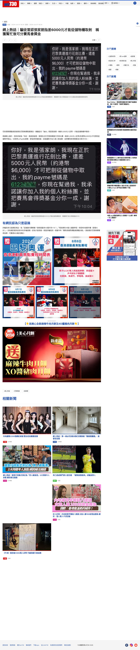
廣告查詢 (5, 645)
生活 (5, 481)
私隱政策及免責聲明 (56, 645)
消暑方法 (126, 65)
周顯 (117, 69)
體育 (54, 481)
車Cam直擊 (123, 56)
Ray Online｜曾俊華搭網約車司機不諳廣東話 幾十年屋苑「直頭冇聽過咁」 (122, 103)
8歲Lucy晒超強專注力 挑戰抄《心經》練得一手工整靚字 (122, 217)
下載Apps (36, 645)
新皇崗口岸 (112, 61)
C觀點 (110, 65)
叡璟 (118, 65)
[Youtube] (135, 645)
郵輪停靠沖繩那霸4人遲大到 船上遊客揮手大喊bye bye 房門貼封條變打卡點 (121, 187)
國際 (109, 190)
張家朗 (26, 391)
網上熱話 (7, 391)
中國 (5, 442)
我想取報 (12, 645)
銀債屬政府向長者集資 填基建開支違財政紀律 (122, 131)
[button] (107, 3)
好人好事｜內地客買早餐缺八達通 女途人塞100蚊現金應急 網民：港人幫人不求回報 (77, 515)
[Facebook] (126, 645)
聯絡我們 (28, 645)
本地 (4, 24)
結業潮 (133, 56)
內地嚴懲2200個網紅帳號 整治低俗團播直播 (20, 436)
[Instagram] (131, 645)
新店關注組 (123, 61)
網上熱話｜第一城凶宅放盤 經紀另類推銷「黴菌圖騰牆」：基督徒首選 (76, 437)
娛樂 (109, 162)
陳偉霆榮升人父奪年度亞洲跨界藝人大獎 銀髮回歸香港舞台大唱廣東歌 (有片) (122, 159)
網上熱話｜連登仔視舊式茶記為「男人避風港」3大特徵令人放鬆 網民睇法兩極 (26, 476)
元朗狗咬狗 (112, 56)
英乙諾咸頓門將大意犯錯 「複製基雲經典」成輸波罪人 (74, 475)
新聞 (109, 134)
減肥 (110, 69)
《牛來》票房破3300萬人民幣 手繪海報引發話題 (22, 553)
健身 (134, 65)
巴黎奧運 (17, 391)
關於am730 (20, 645)
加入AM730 (44, 645)
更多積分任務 (81, 637)
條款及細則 (67, 645)
